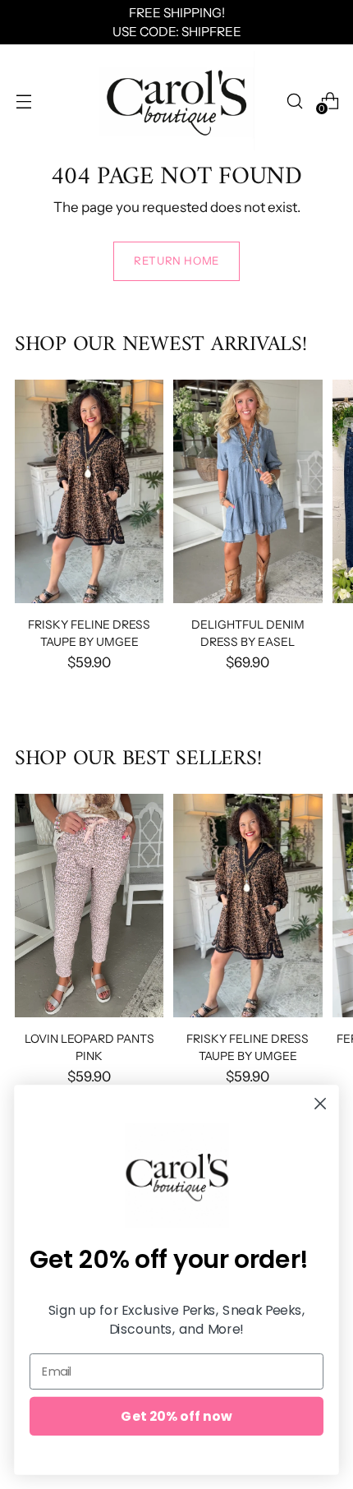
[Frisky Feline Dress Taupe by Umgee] (89, 491)
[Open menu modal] (23, 101)
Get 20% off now (176, 1416)
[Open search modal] (294, 101)
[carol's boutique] (176, 100)
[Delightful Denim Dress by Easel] (247, 491)
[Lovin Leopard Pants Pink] (89, 905)
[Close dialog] (320, 1104)
